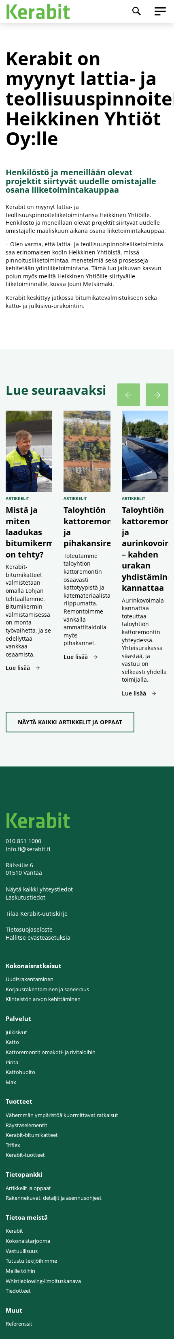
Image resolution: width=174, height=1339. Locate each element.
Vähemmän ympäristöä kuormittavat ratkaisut (62, 1115)
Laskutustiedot (25, 897)
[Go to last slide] (128, 394)
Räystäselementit (26, 1125)
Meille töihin (20, 1271)
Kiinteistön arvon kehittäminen (43, 999)
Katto (12, 1042)
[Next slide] (157, 394)
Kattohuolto (20, 1072)
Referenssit (19, 1323)
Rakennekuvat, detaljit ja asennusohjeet (54, 1198)
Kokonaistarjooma (28, 1241)
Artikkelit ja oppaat (28, 1188)
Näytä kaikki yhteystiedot (39, 889)
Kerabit (14, 1230)
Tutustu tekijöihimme (31, 1260)
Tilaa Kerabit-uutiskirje (37, 913)
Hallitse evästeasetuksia (38, 937)
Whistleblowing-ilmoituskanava (43, 1281)
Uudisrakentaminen (29, 979)
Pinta (12, 1062)
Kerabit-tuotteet (25, 1155)
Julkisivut (16, 1032)
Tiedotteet (18, 1290)
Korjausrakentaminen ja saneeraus (47, 989)
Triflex (13, 1145)
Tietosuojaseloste (29, 929)
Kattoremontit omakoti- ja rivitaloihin (50, 1052)
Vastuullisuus (22, 1251)
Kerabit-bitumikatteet (32, 1135)
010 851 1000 (23, 841)
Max (11, 1082)
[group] (29, 554)
